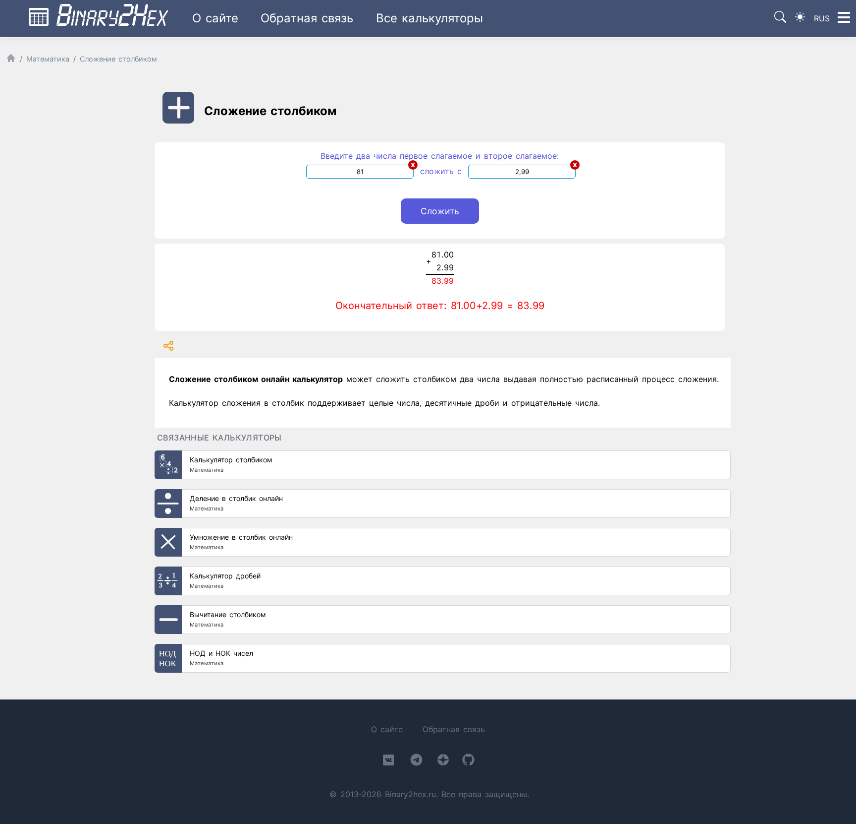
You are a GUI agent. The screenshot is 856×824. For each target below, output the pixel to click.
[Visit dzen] (443, 762)
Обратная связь (307, 18)
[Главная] (11, 60)
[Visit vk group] (388, 762)
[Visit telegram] (416, 761)
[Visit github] (468, 762)
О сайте (215, 18)
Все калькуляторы (429, 18)
